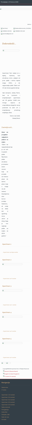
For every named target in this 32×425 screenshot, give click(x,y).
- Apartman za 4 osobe (9, 278)
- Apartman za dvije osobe (10, 252)
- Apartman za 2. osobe (9, 305)
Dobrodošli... (9, 43)
